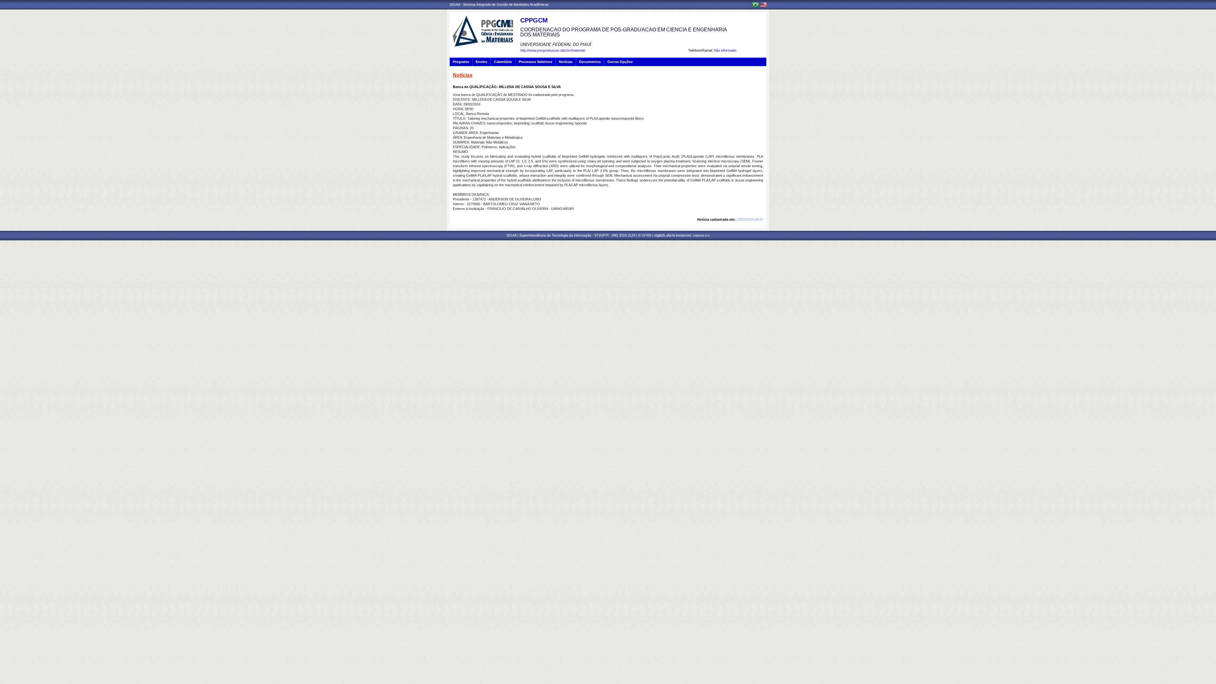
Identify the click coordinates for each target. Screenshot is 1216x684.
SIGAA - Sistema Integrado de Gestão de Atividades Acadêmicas (499, 4)
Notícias (566, 62)
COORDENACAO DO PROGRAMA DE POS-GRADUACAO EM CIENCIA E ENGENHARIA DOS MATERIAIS (623, 32)
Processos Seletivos (535, 62)
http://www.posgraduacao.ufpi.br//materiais (553, 50)
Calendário (503, 62)
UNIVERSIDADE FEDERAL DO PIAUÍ (555, 44)
